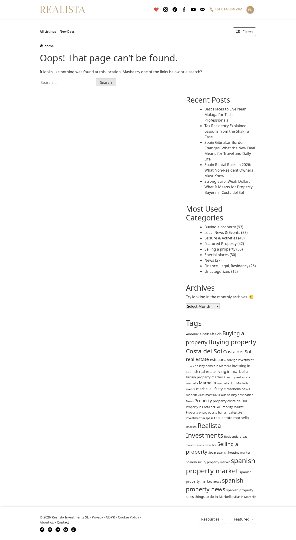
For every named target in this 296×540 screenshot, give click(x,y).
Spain (212, 452)
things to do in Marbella (214, 496)
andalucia (193, 334)
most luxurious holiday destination (229, 395)
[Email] (202, 9)
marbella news (238, 388)
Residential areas (235, 436)
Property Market (232, 407)
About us (47, 522)
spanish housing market (233, 452)
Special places (216, 254)
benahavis (212, 333)
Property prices (196, 412)
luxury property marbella (205, 377)
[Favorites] (156, 9)
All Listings (48, 31)
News (209, 260)
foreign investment (240, 360)
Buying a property (220, 226)
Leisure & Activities (220, 238)
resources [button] (210, 519)
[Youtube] (193, 9)
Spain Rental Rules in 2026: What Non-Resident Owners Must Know (228, 170)
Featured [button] (242, 519)
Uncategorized (217, 271)
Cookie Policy (128, 517)
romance (191, 445)
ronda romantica (206, 445)
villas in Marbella (245, 497)
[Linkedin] (58, 529)
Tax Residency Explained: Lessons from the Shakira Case (226, 131)
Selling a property (219, 249)
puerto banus (217, 412)
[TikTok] (73, 529)
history (190, 366)
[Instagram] (165, 9)
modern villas (195, 395)
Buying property (232, 342)
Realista (191, 427)
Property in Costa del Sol (203, 407)
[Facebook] (184, 9)
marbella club (226, 383)
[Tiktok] (175, 9)
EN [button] (250, 9)
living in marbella (232, 371)
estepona (218, 359)
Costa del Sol (204, 351)
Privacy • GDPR (103, 517)
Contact (63, 522)
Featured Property (220, 243)
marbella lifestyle (211, 388)
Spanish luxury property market (208, 462)
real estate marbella (231, 417)
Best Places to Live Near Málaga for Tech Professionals (225, 115)
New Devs (67, 31)
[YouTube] (65, 529)
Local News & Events (222, 232)
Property (203, 400)
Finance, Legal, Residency (226, 265)
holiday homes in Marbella (213, 366)
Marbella (207, 383)
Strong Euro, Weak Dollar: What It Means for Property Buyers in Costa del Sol (228, 187)
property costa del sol (230, 401)
